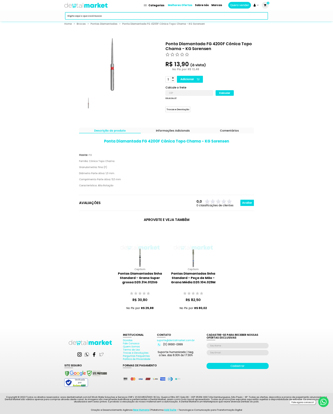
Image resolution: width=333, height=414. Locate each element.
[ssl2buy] (85, 377)
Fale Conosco (131, 343)
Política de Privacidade (136, 359)
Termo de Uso (131, 349)
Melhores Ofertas (180, 5)
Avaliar (247, 203)
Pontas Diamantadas (104, 24)
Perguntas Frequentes (136, 356)
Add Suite (170, 410)
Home (68, 24)
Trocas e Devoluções (135, 353)
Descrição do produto (110, 131)
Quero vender (239, 5)
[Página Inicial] (86, 9)
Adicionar (187, 79)
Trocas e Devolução (177, 109)
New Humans (141, 410)
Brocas (81, 24)
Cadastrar (237, 366)
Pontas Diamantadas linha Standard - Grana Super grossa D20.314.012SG (140, 277)
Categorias (156, 5)
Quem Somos (131, 346)
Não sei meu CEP (171, 98)
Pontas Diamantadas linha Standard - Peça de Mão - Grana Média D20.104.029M (193, 277)
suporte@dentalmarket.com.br (176, 340)
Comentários (229, 131)
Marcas (216, 5)
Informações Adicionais (173, 131)
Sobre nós (202, 5)
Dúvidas (128, 340)
